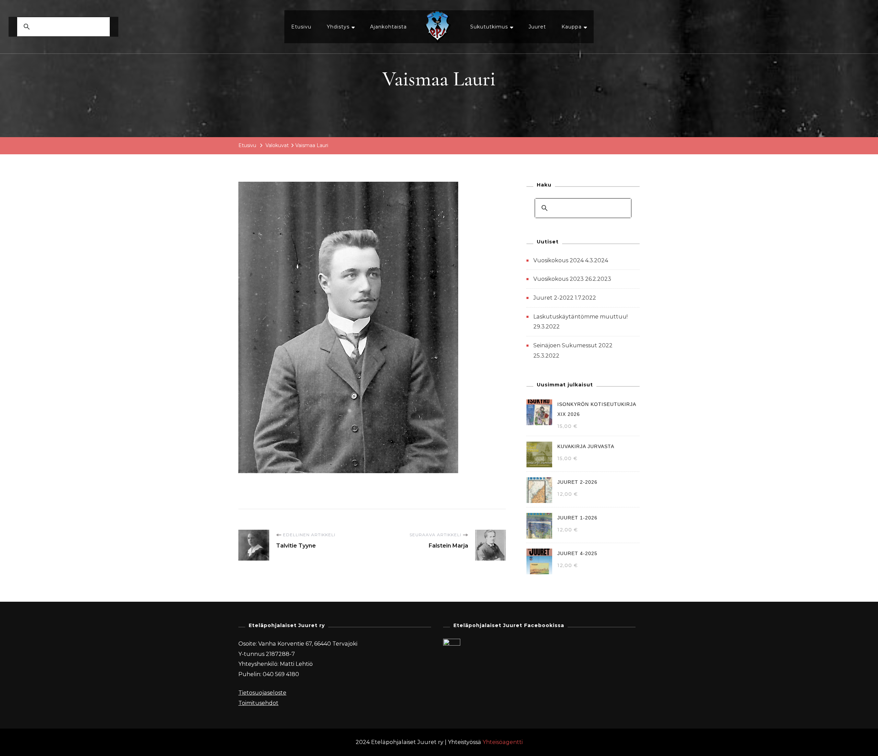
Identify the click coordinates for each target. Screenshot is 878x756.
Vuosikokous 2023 (558, 279)
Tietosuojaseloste (262, 692)
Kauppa (571, 27)
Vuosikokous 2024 (558, 260)
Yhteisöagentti (503, 742)
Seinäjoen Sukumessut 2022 (573, 345)
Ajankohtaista (388, 27)
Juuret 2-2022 (553, 298)
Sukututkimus (489, 27)
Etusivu (301, 27)
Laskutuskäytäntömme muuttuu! (580, 316)
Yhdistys (338, 27)
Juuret (537, 27)
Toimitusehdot (258, 703)
